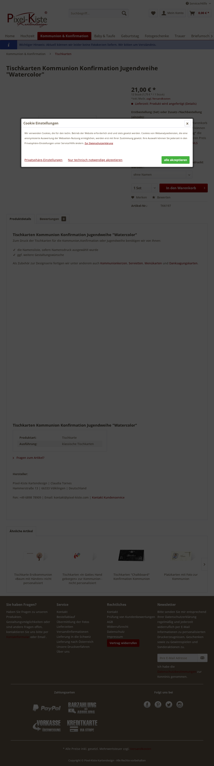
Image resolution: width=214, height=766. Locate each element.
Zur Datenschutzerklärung (99, 143)
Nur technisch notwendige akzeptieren (95, 160)
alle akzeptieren (175, 160)
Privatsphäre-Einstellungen (43, 160)
